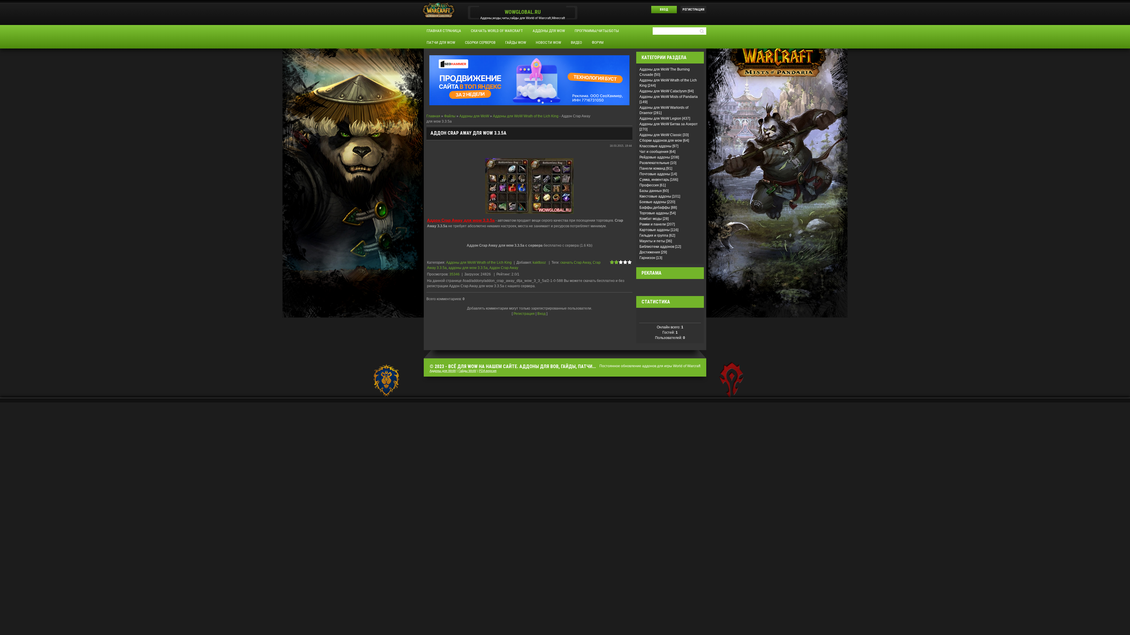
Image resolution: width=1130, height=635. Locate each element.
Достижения (649, 252)
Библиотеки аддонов (656, 247)
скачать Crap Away (575, 262)
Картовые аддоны (654, 230)
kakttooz (539, 262)
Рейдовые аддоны (654, 157)
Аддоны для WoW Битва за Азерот (668, 124)
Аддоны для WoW (474, 116)
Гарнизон (647, 258)
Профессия (649, 185)
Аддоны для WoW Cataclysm (663, 91)
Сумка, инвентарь (654, 180)
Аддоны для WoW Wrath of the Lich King (526, 116)
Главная (433, 116)
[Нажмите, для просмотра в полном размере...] (529, 185)
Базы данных (650, 191)
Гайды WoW (467, 370)
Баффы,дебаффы (654, 207)
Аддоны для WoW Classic (660, 135)
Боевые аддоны (652, 202)
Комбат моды (650, 219)
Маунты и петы (652, 241)
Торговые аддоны (654, 213)
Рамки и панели (652, 224)
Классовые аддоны (655, 146)
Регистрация (693, 9)
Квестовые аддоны (655, 196)
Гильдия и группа (653, 235)
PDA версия (487, 370)
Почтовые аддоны (654, 174)
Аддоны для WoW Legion (660, 118)
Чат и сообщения (654, 152)
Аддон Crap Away (503, 268)
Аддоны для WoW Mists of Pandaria (668, 97)
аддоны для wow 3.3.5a (468, 268)
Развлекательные (654, 163)
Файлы (450, 116)
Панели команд (652, 168)
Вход (664, 9)
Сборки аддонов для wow (660, 140)
